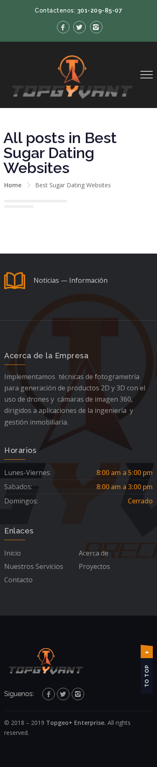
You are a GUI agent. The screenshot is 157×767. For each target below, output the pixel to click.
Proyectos (94, 566)
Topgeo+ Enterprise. (76, 723)
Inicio (12, 553)
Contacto (18, 579)
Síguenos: (19, 694)
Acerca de (93, 553)
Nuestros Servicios (33, 566)
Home (12, 185)
